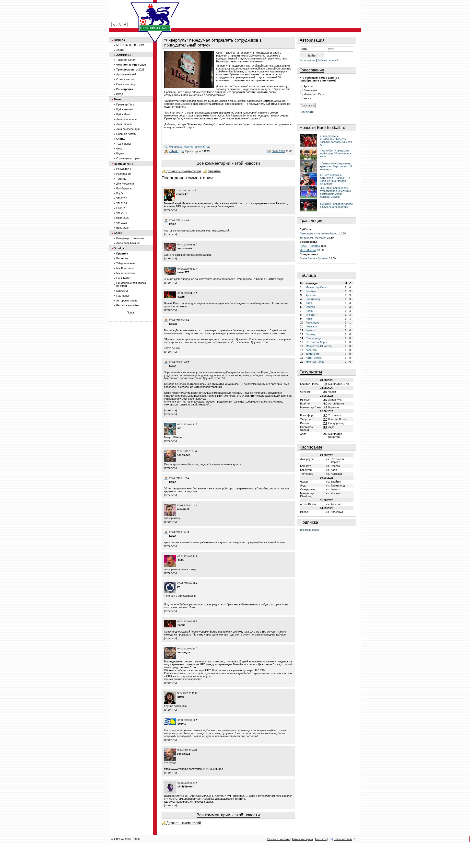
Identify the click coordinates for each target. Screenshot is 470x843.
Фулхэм (311, 330)
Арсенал (309, 86)
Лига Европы (124, 124)
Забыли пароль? (327, 60)
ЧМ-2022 (121, 222)
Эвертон (311, 306)
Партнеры (122, 295)
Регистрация (307, 60)
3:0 (325, 415)
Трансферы (123, 143)
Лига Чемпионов (126, 119)
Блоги (118, 232)
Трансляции (311, 220)
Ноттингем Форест (317, 342)
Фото (119, 148)
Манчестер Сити (314, 94)
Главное (119, 39)
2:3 (325, 391)
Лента (120, 49)
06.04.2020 (278, 151)
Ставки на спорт (126, 79)
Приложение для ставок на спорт (131, 284)
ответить (170, 209)
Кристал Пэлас (315, 361)
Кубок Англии (124, 109)
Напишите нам (343, 839)
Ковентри (311, 349)
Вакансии (122, 258)
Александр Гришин (128, 243)
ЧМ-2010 (121, 198)
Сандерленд (313, 338)
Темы (117, 99)
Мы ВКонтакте (125, 268)
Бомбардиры (124, 188)
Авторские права (126, 300)
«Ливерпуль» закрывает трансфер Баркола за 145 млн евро (336, 166)
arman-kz (182, 194)
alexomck (183, 509)
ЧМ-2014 (121, 203)
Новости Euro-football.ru (322, 127)
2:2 (325, 399)
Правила (214, 171)
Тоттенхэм (312, 353)
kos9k (173, 323)
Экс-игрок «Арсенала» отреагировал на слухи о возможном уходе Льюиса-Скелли (335, 192)
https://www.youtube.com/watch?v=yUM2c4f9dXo (193, 768)
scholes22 (183, 454)
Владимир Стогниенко (130, 238)
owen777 (183, 272)
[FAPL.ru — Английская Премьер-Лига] (155, 17)
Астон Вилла (313, 357)
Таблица (308, 275)
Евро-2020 (122, 217)
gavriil (181, 296)
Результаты (307, 111)
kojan (172, 223)
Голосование (312, 70)
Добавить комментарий (183, 171)
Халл (309, 302)
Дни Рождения (125, 183)
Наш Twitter (123, 278)
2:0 (325, 419)
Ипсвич (310, 314)
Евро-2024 (122, 227)
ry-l (179, 586)
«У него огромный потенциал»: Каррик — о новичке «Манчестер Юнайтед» (335, 179)
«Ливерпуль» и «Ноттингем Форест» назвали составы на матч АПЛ (336, 140)
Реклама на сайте (127, 305)
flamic (181, 625)
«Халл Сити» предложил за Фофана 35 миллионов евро (336, 153)
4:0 (325, 403)
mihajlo (173, 151)
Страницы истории (128, 158)
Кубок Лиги (123, 114)
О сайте (119, 248)
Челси (307, 98)
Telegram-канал (309, 529)
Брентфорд (313, 299)
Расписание (311, 447)
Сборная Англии (126, 133)
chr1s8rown (185, 786)
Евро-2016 (122, 208)
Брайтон (311, 291)
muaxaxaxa (184, 248)
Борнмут (311, 334)
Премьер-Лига (125, 104)
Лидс (309, 318)
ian (179, 428)
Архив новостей (126, 74)
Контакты (122, 290)
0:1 (325, 427)
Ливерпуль (175, 146)
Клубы (120, 193)
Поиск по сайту (125, 84)
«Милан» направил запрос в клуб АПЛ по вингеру (336, 205)
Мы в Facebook (125, 273)
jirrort (180, 696)
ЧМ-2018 (121, 212)
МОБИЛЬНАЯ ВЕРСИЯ (130, 45)
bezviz (181, 723)
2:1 (325, 407)
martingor (183, 652)
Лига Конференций (128, 128)
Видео (120, 153)
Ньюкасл (311, 326)
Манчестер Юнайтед (197, 146)
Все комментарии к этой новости (228, 163)
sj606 (180, 559)
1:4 (325, 383)
